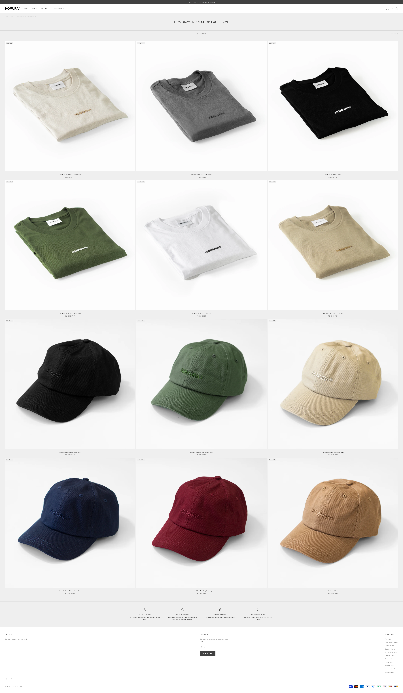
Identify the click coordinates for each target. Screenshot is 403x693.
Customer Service (58, 8)
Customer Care (389, 646)
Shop (12, 16)
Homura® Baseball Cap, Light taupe (333, 452)
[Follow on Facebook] (6, 679)
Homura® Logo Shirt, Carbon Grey (201, 174)
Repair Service (389, 672)
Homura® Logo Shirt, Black (332, 174)
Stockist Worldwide (390, 652)
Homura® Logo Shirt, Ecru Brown (333, 313)
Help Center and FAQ (391, 642)
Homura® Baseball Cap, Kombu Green (201, 452)
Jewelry (34, 8)
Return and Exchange (391, 669)
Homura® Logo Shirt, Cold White (201, 313)
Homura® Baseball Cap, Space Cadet (70, 591)
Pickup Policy (389, 662)
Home (26, 8)
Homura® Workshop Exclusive (26, 16)
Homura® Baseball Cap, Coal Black (70, 452)
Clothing (44, 8)
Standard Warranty (390, 649)
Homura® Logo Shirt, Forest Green (70, 313)
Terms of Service (390, 655)
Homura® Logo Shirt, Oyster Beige (70, 174)
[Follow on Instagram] (11, 679)
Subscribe (207, 653)
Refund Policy (389, 659)
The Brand (388, 639)
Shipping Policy (389, 665)
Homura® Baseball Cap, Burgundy (201, 591)
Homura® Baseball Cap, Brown (332, 591)
